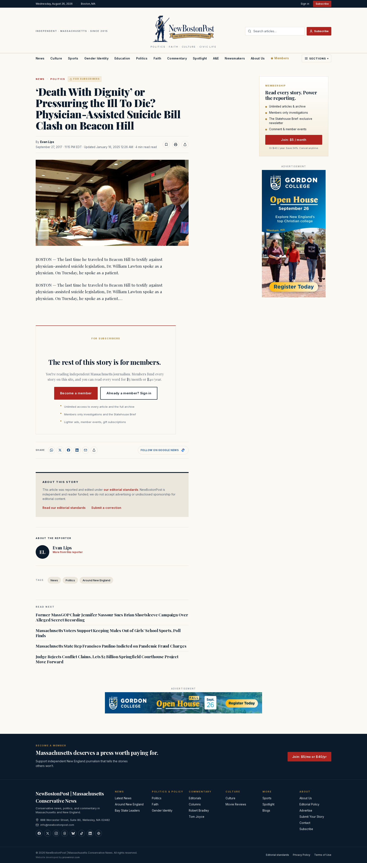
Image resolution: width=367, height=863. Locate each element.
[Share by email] (85, 450)
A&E (216, 58)
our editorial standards (121, 489)
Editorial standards (277, 854)
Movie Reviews (236, 804)
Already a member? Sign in (128, 393)
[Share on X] (60, 450)
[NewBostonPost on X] (47, 833)
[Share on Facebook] (68, 450)
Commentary (177, 58)
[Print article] (175, 144)
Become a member (76, 393)
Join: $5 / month (293, 140)
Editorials (195, 798)
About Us (258, 58)
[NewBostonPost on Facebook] (39, 833)
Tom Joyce (196, 816)
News (40, 58)
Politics (142, 58)
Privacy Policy (301, 854)
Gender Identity (96, 58)
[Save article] (166, 144)
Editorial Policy (309, 804)
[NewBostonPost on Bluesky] (73, 833)
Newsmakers (235, 58)
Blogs (266, 810)
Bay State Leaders (127, 810)
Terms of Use (322, 854)
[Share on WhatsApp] (51, 450)
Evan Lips (47, 142)
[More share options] (94, 450)
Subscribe (322, 3)
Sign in (305, 3)
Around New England (96, 580)
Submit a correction (106, 507)
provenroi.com (71, 857)
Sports (73, 58)
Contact (304, 823)
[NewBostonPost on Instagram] (56, 833)
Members (281, 58)
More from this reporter (68, 552)
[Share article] (185, 144)
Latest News (123, 798)
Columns (195, 804)
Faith (157, 58)
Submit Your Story (311, 816)
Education (122, 58)
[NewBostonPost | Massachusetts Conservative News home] (184, 28)
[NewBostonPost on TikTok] (81, 833)
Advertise (305, 810)
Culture (56, 58)
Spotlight (200, 58)
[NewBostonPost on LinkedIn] (90, 833)
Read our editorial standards (64, 507)
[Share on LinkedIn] (77, 450)
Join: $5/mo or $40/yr (309, 756)
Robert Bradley (199, 810)
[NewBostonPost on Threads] (64, 833)
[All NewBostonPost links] (98, 833)
